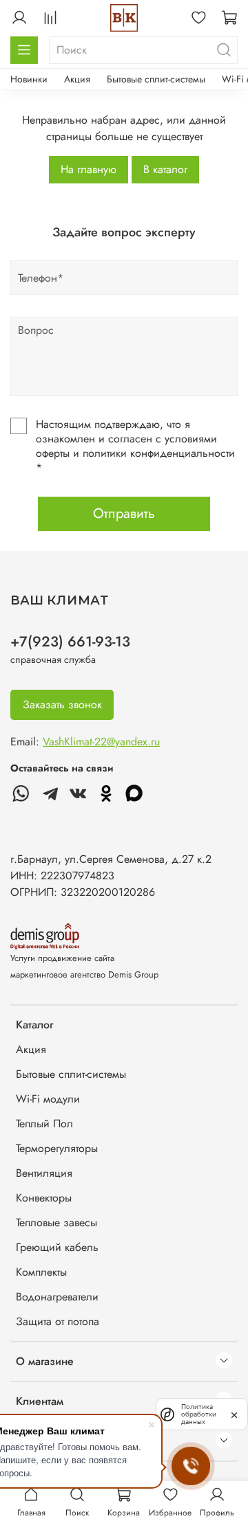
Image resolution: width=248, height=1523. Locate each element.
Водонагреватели (57, 1297)
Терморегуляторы (57, 1148)
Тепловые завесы (56, 1222)
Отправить (124, 513)
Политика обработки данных (198, 1414)
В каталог (165, 169)
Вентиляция (44, 1173)
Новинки (29, 79)
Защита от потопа (57, 1321)
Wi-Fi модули (48, 1099)
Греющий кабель (57, 1247)
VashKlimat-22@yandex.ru (101, 741)
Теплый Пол (44, 1123)
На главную (88, 169)
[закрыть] (234, 1414)
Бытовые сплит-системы (156, 79)
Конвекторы (44, 1198)
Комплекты (41, 1272)
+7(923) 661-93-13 (70, 641)
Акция (77, 79)
